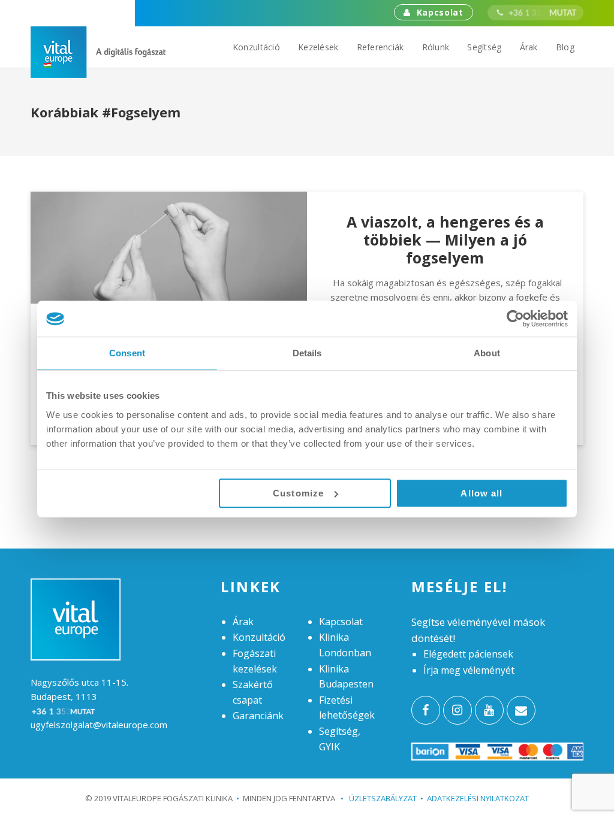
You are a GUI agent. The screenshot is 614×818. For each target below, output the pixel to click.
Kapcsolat (440, 12)
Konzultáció (256, 47)
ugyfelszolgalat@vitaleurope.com (99, 725)
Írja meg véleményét (468, 670)
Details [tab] (307, 353)
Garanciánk (258, 715)
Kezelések (318, 47)
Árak (529, 47)
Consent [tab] (127, 353)
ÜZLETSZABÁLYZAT (379, 798)
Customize (298, 493)
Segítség (484, 47)
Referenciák (380, 47)
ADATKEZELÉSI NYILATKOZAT (478, 798)
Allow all (481, 493)
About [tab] (487, 353)
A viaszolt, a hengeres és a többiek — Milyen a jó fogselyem (445, 239)
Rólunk (436, 47)
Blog (565, 47)
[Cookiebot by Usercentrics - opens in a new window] (515, 319)
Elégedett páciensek (468, 654)
